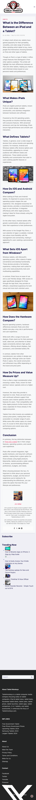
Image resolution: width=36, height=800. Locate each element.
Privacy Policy (7, 752)
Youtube (5, 779)
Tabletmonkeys (7, 694)
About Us (5, 747)
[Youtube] (19, 528)
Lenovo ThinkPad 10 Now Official (16, 579)
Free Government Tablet (10, 724)
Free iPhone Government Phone (13, 726)
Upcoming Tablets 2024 (10, 729)
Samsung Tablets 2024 (10, 731)
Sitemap (5, 761)
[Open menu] (34, 6)
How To (5, 19)
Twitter (4, 776)
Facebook (5, 773)
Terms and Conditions (10, 755)
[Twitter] (17, 528)
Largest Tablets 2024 (9, 733)
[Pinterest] (21, 528)
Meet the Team (7, 750)
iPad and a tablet (11, 442)
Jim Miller (7, 35)
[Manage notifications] (31, 796)
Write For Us (6, 758)
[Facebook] (14, 528)
